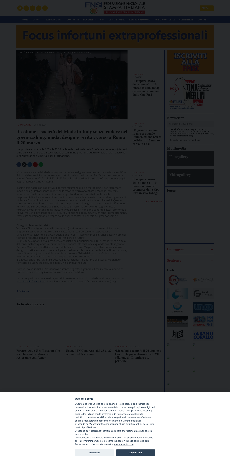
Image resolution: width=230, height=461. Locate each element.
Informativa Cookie (123, 444)
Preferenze (94, 452)
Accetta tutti (135, 452)
